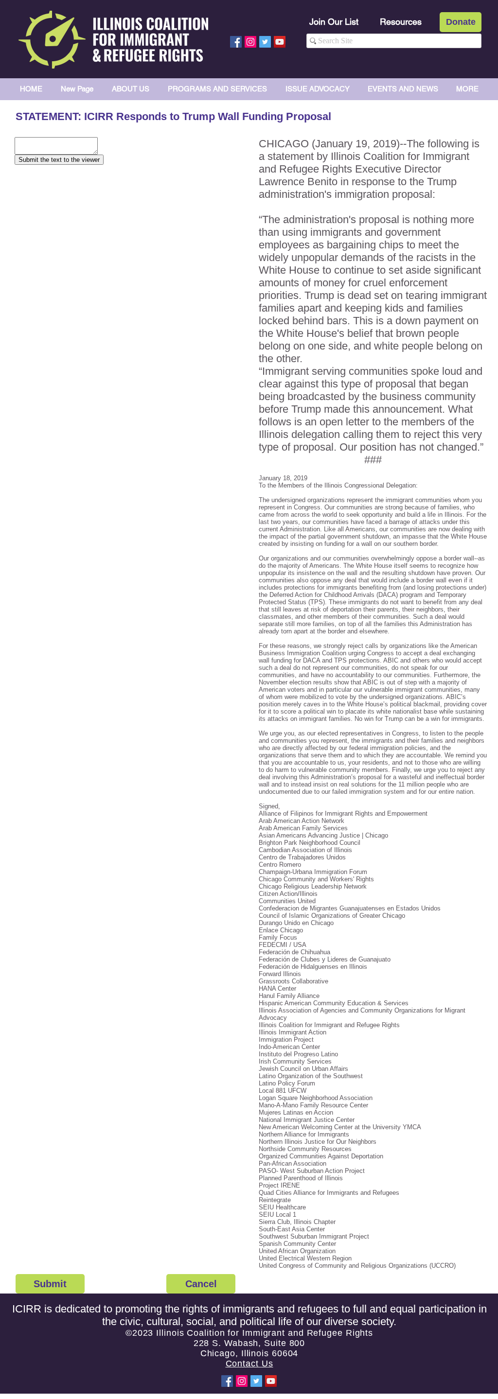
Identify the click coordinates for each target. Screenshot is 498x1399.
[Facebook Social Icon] (236, 42)
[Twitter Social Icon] (265, 42)
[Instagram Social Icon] (250, 42)
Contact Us (249, 1363)
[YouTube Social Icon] (279, 42)
